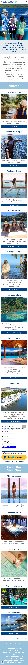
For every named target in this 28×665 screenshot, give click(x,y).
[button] (1, 2)
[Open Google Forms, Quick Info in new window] (24, 426)
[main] (14, 22)
